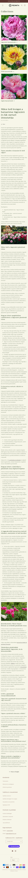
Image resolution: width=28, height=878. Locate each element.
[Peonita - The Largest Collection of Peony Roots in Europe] (14, 5)
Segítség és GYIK (6, 805)
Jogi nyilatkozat (6, 822)
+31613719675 (10, 830)
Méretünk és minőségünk (8, 784)
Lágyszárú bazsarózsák (8, 42)
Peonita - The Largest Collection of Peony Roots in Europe (15, 869)
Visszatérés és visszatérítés (8, 801)
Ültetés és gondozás (7, 787)
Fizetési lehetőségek (7, 813)
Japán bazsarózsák (7, 101)
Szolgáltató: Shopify (14, 870)
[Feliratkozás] (20, 841)
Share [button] (4, 124)
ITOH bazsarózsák (7, 71)
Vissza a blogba (15, 771)
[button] (2, 5)
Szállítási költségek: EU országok (10, 798)
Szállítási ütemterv (7, 795)
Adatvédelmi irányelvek (8, 816)
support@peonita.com (11, 833)
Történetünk (5, 781)
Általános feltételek (7, 819)
